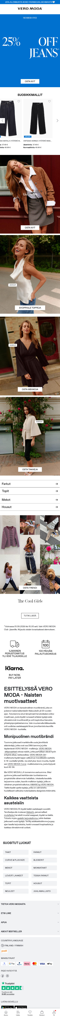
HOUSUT (37, 883)
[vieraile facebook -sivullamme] (2, 976)
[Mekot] (30, 375)
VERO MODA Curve (17, 764)
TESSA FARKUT (41, 875)
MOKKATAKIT (40, 868)
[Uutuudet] (30, 194)
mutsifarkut (9, 815)
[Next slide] (57, 120)
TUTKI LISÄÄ (30, 615)
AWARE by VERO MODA (42, 784)
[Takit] (30, 456)
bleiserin (30, 812)
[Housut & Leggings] (30, 508)
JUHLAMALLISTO (42, 891)
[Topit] (30, 294)
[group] (14, 124)
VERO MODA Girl (38, 755)
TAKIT (8, 852)
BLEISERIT (38, 860)
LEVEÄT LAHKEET (14, 875)
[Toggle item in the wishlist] (26, 101)
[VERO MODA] (30, 9)
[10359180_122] (30, 416)
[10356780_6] (30, 254)
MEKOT (8, 868)
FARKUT (37, 852)
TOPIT (8, 883)
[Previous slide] (2, 120)
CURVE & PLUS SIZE (15, 860)
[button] (14, 118)
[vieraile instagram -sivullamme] (7, 976)
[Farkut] (30, 50)
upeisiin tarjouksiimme (27, 818)
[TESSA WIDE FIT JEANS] (30, 554)
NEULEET (10, 891)
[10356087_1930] (30, 336)
